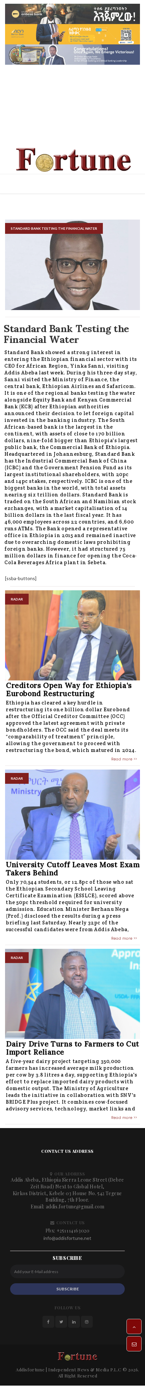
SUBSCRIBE (67, 1291)
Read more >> (124, 761)
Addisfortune (30, 1372)
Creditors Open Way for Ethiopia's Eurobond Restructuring (69, 691)
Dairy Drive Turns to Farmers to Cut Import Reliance (72, 1050)
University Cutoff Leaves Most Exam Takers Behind (73, 871)
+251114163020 (73, 1233)
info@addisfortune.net (67, 1240)
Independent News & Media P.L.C (84, 1372)
